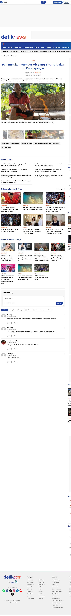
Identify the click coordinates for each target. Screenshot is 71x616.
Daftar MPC (57, 2)
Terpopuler (14, 51)
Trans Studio (55, 593)
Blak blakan (57, 47)
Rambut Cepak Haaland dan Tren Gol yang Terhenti (9, 230)
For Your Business (56, 603)
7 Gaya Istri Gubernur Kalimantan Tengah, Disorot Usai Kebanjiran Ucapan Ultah (7, 279)
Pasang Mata (55, 582)
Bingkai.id (54, 596)
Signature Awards (56, 589)
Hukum (37, 47)
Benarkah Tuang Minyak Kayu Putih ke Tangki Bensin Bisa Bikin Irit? (57, 257)
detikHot (29, 589)
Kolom (49, 47)
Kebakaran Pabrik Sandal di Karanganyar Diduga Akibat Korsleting (16, 176)
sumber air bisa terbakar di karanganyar (47, 143)
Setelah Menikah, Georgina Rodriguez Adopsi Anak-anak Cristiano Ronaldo (32, 231)
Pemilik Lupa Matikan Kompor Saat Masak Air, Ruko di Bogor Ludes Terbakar (48, 164)
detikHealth (42, 584)
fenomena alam (26, 143)
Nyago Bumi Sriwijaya (47, 51)
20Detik (41, 591)
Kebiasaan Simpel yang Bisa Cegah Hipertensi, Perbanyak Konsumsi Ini (25, 257)
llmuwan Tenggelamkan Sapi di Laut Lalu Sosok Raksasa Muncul (33, 208)
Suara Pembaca (33, 51)
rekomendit (55, 605)
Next (62, 101)
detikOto (29, 596)
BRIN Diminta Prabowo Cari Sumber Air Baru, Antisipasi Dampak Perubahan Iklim (48, 170)
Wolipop (41, 586)
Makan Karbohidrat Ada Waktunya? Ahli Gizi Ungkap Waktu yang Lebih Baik (7, 257)
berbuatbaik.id (56, 580)
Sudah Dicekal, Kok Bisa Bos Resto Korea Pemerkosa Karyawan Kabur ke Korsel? (54, 231)
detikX (43, 47)
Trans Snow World (57, 591)
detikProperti (30, 598)
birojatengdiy (6, 147)
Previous (4, 101)
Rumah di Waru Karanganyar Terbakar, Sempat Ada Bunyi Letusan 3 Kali (48, 176)
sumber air (5, 143)
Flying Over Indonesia (57, 600)
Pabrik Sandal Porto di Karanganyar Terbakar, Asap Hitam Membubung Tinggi (15, 164)
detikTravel (41, 580)
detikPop (41, 598)
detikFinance (30, 584)
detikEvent (55, 586)
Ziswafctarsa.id (56, 598)
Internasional (28, 47)
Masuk (67, 2)
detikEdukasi (30, 582)
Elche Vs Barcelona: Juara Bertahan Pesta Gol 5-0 (41, 277)
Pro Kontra (65, 47)
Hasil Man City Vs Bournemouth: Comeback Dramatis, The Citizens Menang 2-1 (55, 209)
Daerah (22, 51)
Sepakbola (30, 593)
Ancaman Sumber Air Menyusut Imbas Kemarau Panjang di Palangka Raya (16, 181)
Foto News (13, 55)
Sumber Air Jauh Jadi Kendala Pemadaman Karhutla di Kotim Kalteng (14, 170)
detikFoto (41, 593)
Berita (10, 47)
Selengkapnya (60, 189)
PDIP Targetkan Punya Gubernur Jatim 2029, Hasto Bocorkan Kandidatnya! (9, 209)
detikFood (41, 582)
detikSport (30, 591)
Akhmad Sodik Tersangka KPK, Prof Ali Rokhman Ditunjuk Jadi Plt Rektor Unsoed (41, 257)
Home (4, 47)
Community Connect (57, 607)
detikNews (4, 55)
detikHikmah (42, 596)
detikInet (29, 586)
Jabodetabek (18, 47)
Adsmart (6, 51)
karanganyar (15, 143)
